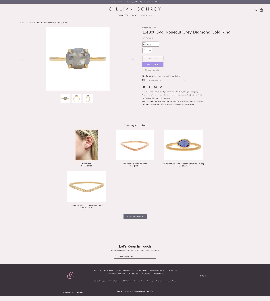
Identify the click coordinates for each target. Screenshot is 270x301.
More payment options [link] (153, 70)
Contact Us (97, 270)
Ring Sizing (173, 270)
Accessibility (108, 270)
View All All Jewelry (135, 216)
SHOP (134, 15)
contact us (171, 104)
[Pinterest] (161, 87)
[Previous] (22, 59)
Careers (150, 281)
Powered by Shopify (144, 291)
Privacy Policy (171, 281)
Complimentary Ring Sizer (116, 273)
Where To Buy (114, 281)
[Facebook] (149, 87)
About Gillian (142, 270)
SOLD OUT (153, 58)
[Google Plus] (155, 87)
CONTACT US (146, 15)
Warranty (159, 281)
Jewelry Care (133, 273)
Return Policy (158, 273)
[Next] (133, 59)
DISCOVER (123, 15)
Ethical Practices (100, 281)
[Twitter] (144, 87)
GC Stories (126, 281)
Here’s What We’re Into (125, 270)
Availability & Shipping (158, 270)
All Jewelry (30, 22)
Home (22, 22)
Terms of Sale (139, 281)
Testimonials (145, 273)
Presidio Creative (129, 291)
